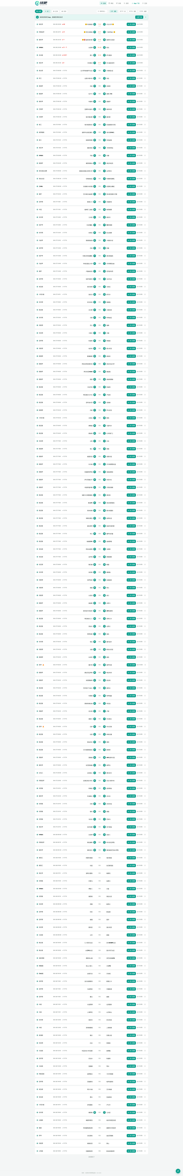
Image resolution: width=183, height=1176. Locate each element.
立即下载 (139, 17)
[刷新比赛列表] (178, 1171)
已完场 (142, 11)
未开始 (132, 11)
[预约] (145, 70)
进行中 (122, 11)
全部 (113, 11)
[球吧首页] (41, 3)
